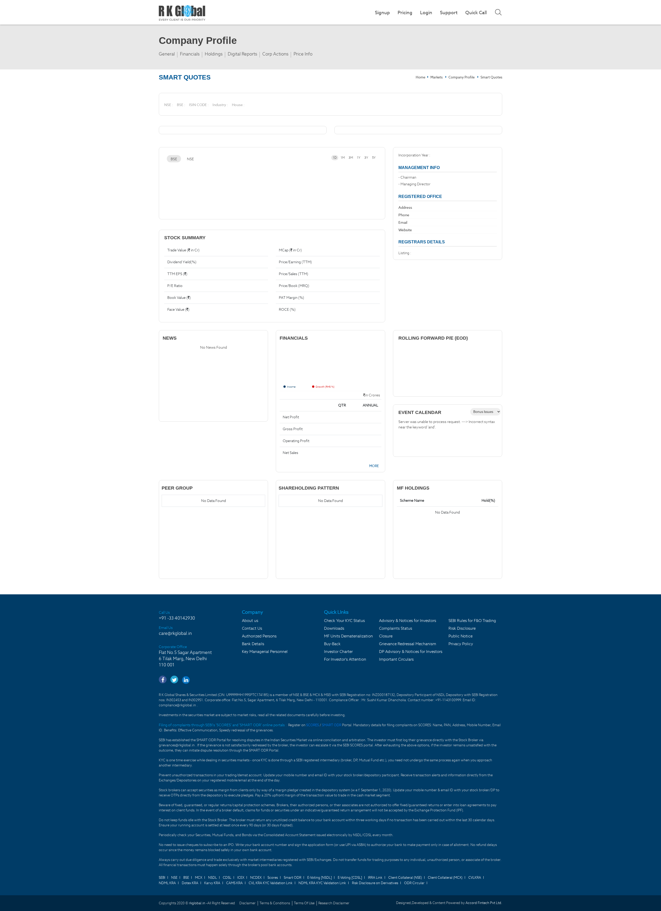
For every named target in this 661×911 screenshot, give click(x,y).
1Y (358, 157)
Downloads (334, 628)
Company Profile (461, 77)
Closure (385, 636)
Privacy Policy (460, 643)
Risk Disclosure (462, 628)
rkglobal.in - (198, 903)
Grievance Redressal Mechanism (407, 643)
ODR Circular (414, 883)
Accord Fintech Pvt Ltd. (484, 903)
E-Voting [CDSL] (350, 877)
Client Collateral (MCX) (445, 877)
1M (343, 157)
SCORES (313, 725)
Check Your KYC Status (344, 620)
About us (250, 620)
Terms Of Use (304, 903)
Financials (190, 54)
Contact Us (252, 628)
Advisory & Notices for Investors (407, 620)
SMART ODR (331, 725)
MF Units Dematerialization (348, 636)
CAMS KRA (234, 883)
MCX (198, 877)
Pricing (405, 12)
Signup (382, 12)
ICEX (240, 877)
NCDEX (256, 877)
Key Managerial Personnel (265, 651)
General (167, 54)
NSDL (212, 877)
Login (426, 12)
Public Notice (460, 636)
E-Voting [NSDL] (319, 877)
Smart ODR (292, 877)
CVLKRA (474, 877)
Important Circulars (396, 659)
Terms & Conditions (274, 903)
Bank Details (253, 643)
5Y (374, 157)
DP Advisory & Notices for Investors (410, 651)
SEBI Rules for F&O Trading (472, 620)
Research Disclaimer (333, 903)
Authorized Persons (259, 636)
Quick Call (476, 12)
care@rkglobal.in (175, 633)
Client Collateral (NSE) (405, 877)
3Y (366, 157)
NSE (190, 159)
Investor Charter (338, 651)
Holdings (214, 54)
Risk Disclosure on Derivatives (375, 883)
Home (420, 77)
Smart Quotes (491, 77)
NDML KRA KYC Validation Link (322, 883)
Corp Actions (275, 54)
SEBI (162, 877)
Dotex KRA (190, 883)
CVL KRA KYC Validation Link (271, 883)
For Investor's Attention (345, 659)
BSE (174, 159)
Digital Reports (242, 54)
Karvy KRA (212, 883)
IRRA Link (375, 877)
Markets (436, 77)
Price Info (303, 54)
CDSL (227, 877)
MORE (374, 466)
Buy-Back (332, 643)
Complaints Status (395, 628)
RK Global (182, 13)
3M (351, 157)
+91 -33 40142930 (177, 618)
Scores (272, 877)
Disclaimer (247, 903)
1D (335, 157)
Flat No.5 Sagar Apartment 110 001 (185, 659)
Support (449, 12)
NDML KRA (167, 883)
